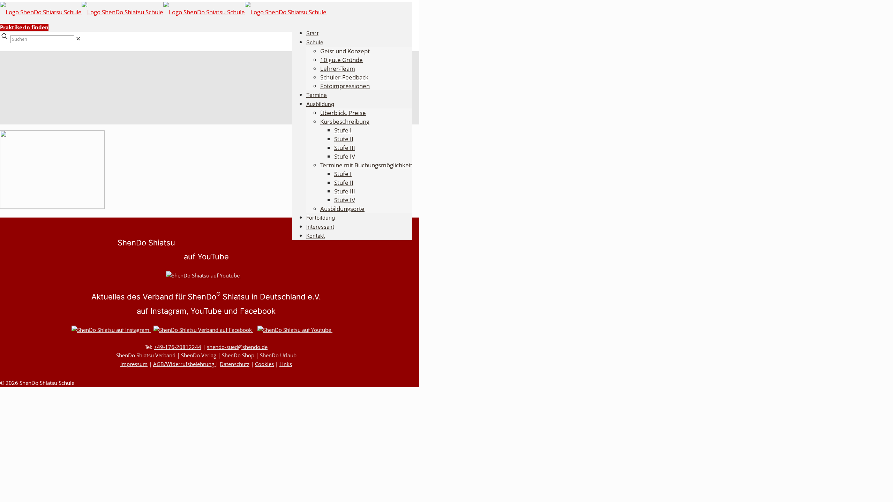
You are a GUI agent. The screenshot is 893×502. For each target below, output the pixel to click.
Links (285, 363)
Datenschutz (234, 363)
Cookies (264, 363)
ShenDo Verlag (198, 355)
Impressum (134, 363)
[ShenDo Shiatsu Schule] (163, 12)
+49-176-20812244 (177, 346)
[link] (78, 39)
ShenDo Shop (238, 355)
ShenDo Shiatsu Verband (145, 355)
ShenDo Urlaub (278, 355)
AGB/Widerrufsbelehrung (184, 363)
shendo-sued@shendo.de (237, 346)
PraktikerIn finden (24, 27)
